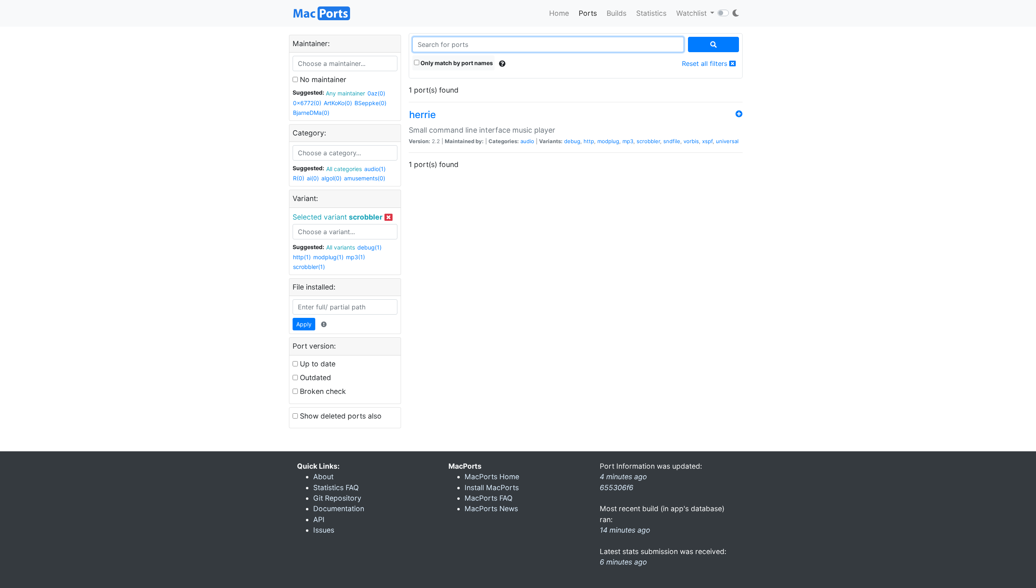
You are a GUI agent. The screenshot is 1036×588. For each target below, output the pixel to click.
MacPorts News (491, 508)
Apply (304, 324)
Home (559, 13)
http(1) (302, 257)
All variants (340, 247)
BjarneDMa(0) (311, 112)
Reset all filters (705, 63)
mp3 (627, 141)
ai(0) (313, 178)
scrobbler (648, 141)
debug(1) (369, 247)
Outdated (314, 377)
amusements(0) (364, 178)
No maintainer (322, 79)
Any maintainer (345, 93)
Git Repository (337, 498)
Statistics (651, 13)
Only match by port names (456, 62)
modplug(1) (328, 257)
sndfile (671, 141)
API (319, 519)
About (323, 476)
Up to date (316, 364)
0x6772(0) (307, 102)
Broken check (322, 391)
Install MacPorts (492, 487)
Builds (616, 13)
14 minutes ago (625, 530)
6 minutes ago (623, 562)
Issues (323, 530)
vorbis (691, 141)
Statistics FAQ (336, 487)
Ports (588, 13)
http (589, 141)
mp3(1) (355, 257)
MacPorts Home (492, 476)
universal (727, 141)
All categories (344, 168)
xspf (707, 141)
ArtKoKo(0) (338, 102)
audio (527, 141)
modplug (608, 141)
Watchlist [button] (692, 13)
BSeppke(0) (370, 102)
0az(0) (376, 93)
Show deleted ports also (340, 416)
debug (572, 141)
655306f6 (616, 487)
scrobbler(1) (309, 266)
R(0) (298, 178)
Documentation (338, 508)
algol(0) (331, 178)
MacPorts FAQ (488, 498)
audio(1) (375, 168)
